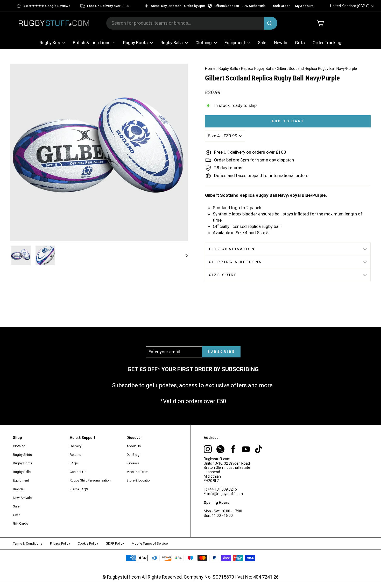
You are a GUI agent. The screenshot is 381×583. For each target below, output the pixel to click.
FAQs (74, 463)
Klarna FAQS (79, 489)
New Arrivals (22, 498)
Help (262, 6)
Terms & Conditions (27, 543)
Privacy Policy (60, 543)
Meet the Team (137, 472)
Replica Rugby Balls (257, 68)
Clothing (204, 42)
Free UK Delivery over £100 (108, 6)
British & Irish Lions (92, 42)
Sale (262, 42)
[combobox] (191, 23)
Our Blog (132, 455)
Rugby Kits (50, 42)
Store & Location (139, 480)
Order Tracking (327, 42)
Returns (75, 455)
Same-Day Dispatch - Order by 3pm (178, 6)
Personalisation (232, 249)
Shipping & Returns (235, 262)
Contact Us (78, 472)
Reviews (132, 463)
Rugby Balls (172, 42)
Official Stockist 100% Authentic (238, 6)
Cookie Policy (88, 543)
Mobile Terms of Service (150, 543)
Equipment (235, 42)
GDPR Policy (115, 543)
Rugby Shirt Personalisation (90, 480)
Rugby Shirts (22, 455)
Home (210, 68)
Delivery (75, 446)
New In (280, 42)
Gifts (300, 42)
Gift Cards (20, 523)
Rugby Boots (136, 42)
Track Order (280, 6)
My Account (304, 6)
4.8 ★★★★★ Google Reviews (46, 6)
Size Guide (223, 275)
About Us (133, 446)
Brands (18, 489)
